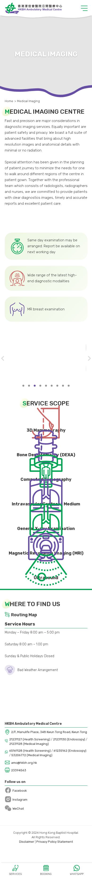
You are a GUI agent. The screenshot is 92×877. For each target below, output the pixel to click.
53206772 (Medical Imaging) (31, 755)
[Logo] (33, 8)
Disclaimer (26, 841)
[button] (84, 8)
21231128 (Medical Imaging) (29, 744)
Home (9, 101)
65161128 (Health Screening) (30, 750)
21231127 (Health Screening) (30, 739)
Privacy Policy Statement (54, 841)
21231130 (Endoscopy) (69, 739)
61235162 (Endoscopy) (70, 750)
